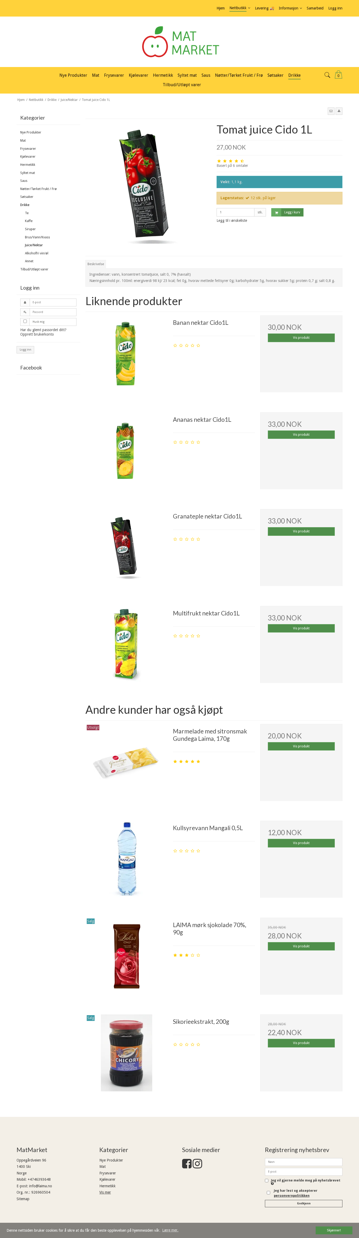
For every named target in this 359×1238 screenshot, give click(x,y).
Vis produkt (301, 338)
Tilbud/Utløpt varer (34, 269)
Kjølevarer (27, 156)
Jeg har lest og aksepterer (295, 1193)
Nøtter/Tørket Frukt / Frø (38, 189)
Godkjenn (304, 1203)
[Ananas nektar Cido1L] (126, 453)
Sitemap (23, 1199)
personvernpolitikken (292, 1196)
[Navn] (303, 1162)
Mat (23, 140)
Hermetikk (27, 165)
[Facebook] (187, 1166)
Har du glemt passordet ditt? (43, 330)
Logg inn (25, 349)
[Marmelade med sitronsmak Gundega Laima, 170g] (126, 765)
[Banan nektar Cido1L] (126, 356)
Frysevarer (28, 149)
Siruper (30, 229)
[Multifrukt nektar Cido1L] (126, 647)
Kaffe (29, 221)
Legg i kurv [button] (292, 212)
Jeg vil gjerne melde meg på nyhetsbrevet (305, 1180)
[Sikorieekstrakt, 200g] (126, 1055)
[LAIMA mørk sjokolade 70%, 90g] (126, 959)
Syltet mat (27, 173)
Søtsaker (26, 197)
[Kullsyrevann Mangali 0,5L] (126, 862)
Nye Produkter (30, 132)
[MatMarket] (179, 41)
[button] (331, 111)
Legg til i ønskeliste (232, 220)
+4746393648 (39, 1179)
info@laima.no (40, 1186)
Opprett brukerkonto (37, 334)
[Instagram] (197, 1166)
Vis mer (105, 1192)
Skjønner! (334, 1230)
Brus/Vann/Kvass (37, 237)
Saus (23, 181)
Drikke (24, 205)
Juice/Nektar (34, 245)
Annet (29, 261)
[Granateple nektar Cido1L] (126, 550)
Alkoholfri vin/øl (36, 253)
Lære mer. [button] (170, 1230)
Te (27, 213)
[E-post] (303, 1171)
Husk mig (38, 321)
